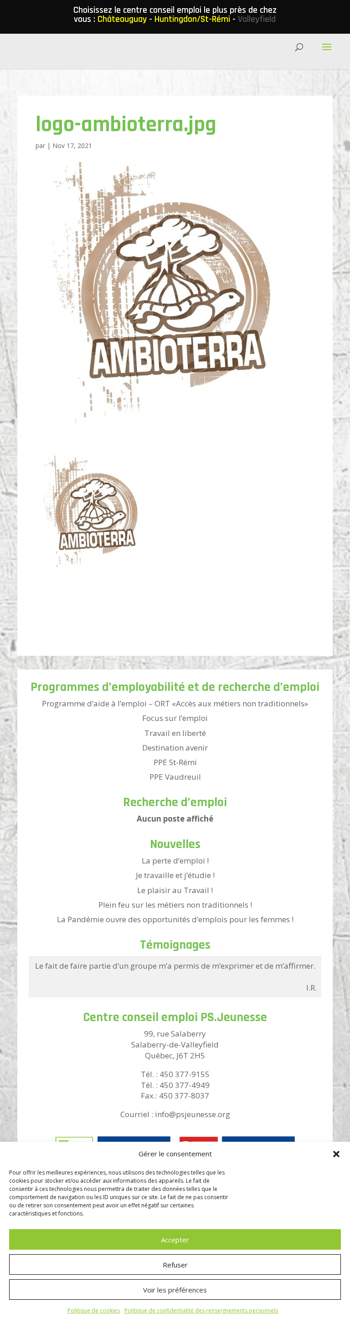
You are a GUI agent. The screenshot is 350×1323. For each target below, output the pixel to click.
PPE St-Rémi (175, 762)
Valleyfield (257, 19)
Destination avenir (175, 747)
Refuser (175, 1264)
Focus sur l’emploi (175, 718)
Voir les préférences (175, 1289)
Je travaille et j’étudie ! (175, 875)
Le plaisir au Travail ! (175, 890)
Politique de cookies (93, 1310)
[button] (336, 1154)
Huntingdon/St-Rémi (192, 19)
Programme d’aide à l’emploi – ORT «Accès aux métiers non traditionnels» (175, 703)
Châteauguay (122, 19)
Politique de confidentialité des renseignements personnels (201, 1310)
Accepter (175, 1239)
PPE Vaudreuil (175, 776)
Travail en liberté (175, 733)
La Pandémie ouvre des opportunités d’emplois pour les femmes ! (175, 919)
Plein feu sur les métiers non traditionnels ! (175, 904)
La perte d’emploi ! (175, 860)
